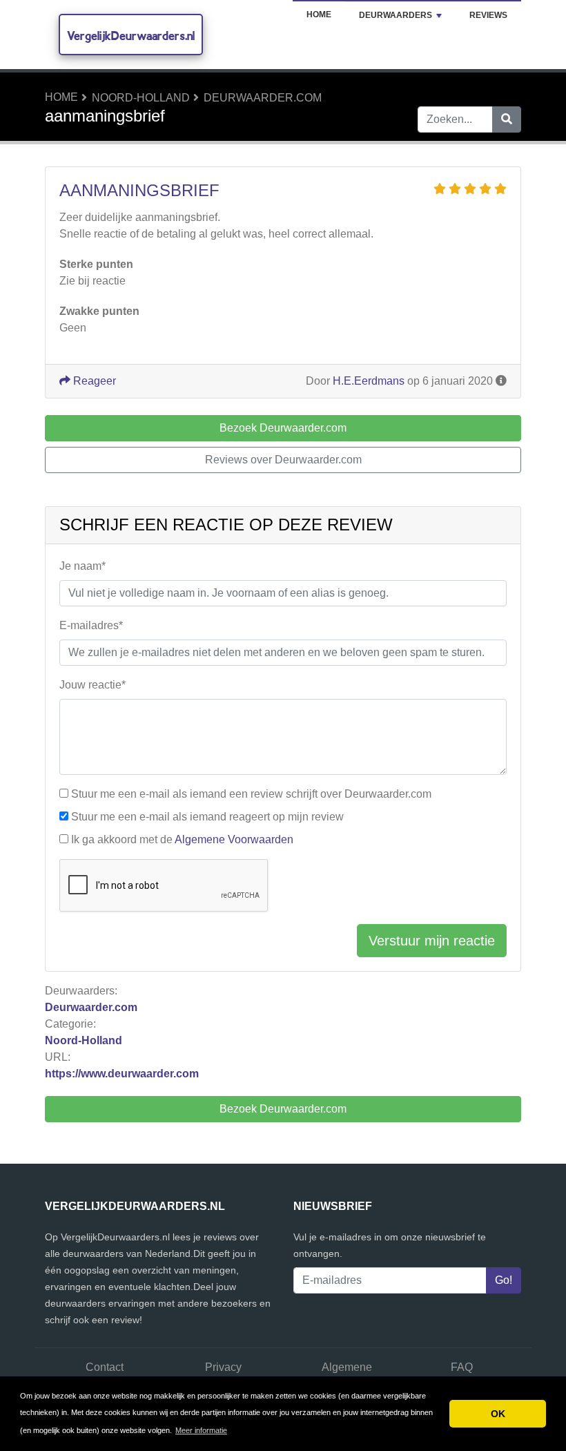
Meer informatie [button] (201, 1430)
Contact (105, 1367)
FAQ (462, 1367)
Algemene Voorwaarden (234, 839)
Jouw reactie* (92, 685)
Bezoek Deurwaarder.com (283, 1109)
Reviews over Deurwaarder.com (283, 459)
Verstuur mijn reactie (432, 940)
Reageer (93, 381)
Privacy (223, 1367)
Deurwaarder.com (263, 98)
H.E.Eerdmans (368, 381)
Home (318, 14)
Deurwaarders (395, 15)
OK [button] (498, 1413)
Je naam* (82, 566)
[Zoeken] (506, 119)
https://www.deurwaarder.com (122, 1073)
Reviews (488, 15)
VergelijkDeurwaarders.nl (131, 35)
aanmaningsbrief (139, 190)
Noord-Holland (141, 98)
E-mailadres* (91, 625)
